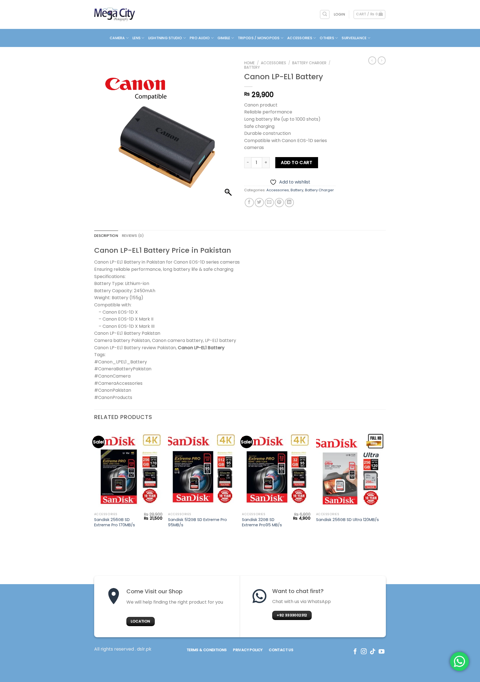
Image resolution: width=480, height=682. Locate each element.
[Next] (384, 483)
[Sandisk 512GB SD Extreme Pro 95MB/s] (202, 468)
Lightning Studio (165, 38)
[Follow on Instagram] (364, 652)
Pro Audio (200, 38)
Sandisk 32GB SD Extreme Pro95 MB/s (262, 522)
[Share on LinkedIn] (289, 202)
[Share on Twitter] (259, 202)
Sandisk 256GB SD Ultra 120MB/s (347, 519)
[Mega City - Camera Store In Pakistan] (114, 14)
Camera (117, 38)
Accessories (299, 38)
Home (249, 63)
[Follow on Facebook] (355, 652)
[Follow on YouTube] (381, 652)
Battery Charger (309, 63)
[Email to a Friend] (269, 202)
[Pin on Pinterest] (279, 202)
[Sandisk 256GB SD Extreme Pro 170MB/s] (128, 468)
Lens (136, 38)
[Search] (324, 14)
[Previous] (94, 483)
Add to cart (296, 162)
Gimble (224, 38)
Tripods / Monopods (259, 38)
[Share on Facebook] (249, 202)
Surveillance (354, 38)
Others (327, 38)
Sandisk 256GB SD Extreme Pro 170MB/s (114, 522)
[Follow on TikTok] (373, 652)
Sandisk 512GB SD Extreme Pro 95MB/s (197, 522)
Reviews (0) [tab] (133, 235)
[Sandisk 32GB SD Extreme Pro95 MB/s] (276, 468)
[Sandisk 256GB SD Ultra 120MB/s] (350, 468)
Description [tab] (106, 235)
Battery (252, 67)
